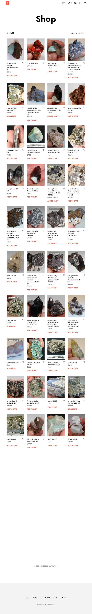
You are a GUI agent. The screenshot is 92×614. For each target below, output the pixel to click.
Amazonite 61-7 (52, 439)
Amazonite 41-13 (73, 439)
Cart (55, 597)
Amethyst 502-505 (12, 362)
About (27, 597)
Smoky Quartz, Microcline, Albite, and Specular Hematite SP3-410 (73, 323)
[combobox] (73, 33)
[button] (63, 3)
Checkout (63, 597)
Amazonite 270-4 (12, 552)
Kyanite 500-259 (52, 401)
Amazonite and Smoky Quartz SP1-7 (53, 64)
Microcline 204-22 (53, 478)
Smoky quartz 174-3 (53, 514)
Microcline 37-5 (32, 552)
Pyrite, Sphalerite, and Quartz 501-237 (53, 364)
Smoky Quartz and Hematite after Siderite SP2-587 (33, 322)
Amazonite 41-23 (12, 478)
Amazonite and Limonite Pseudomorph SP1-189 (13, 67)
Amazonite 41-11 (32, 478)
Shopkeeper (50, 604)
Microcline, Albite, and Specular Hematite (32, 233)
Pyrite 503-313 (11, 276)
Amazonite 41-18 (73, 478)
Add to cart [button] (12, 76)
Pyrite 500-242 (11, 439)
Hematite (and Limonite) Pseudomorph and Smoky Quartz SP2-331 (13, 235)
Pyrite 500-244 (11, 320)
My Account (37, 597)
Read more (11, 116)
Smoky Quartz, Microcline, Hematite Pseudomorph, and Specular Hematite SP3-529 (74, 68)
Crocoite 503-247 (32, 63)
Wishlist (47, 597)
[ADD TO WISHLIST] (23, 63)
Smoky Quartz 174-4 (74, 514)
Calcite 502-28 (72, 362)
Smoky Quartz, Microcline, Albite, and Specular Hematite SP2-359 (53, 323)
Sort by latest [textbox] (77, 33)
